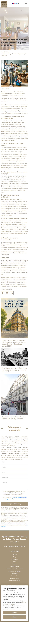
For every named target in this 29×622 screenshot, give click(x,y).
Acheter (14, 554)
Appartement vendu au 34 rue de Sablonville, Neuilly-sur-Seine (14, 418)
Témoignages (14, 559)
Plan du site (14, 576)
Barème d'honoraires (14, 580)
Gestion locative (14, 566)
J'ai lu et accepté (15, 498)
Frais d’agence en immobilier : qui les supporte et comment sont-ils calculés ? (14, 370)
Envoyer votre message (14, 504)
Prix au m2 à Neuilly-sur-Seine (14, 569)
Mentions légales (14, 578)
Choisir (14, 617)
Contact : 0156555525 (14, 571)
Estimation (14, 573)
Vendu (14, 561)
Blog (14, 557)
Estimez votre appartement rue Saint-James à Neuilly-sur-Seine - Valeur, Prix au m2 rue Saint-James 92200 (14, 343)
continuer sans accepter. (9, 609)
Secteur (15, 564)
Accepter (14, 612)
